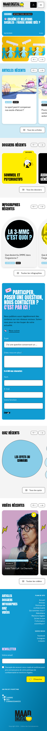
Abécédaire (40, 613)
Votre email (7, 655)
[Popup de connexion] (33, 5)
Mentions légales (38, 616)
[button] (34, 59)
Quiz (4, 608)
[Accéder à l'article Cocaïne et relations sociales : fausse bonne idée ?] (23, 36)
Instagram (41, 638)
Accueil (42, 600)
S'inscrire (37, 679)
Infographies (9, 604)
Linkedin (41, 641)
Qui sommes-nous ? (37, 610)
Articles (7, 596)
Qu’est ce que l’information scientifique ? (39, 621)
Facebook (41, 636)
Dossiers (7, 600)
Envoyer (7, 413)
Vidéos (6, 612)
